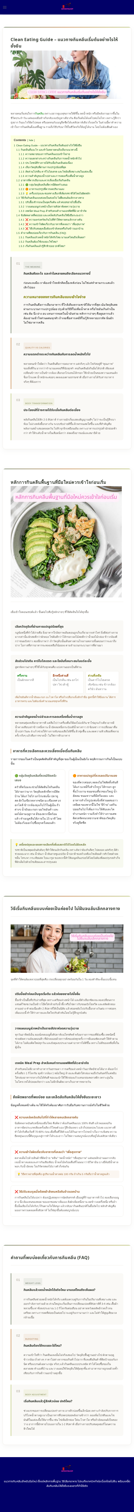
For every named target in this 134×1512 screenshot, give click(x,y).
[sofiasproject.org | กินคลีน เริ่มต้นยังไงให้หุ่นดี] (67, 7)
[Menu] (5, 7)
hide (31, 140)
